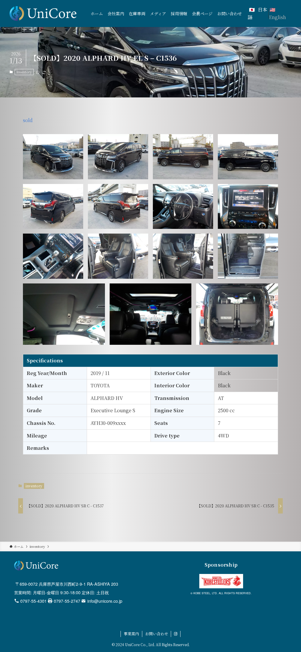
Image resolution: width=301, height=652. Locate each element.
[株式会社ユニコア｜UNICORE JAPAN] (42, 13)
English (277, 17)
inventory (24, 72)
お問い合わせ (156, 633)
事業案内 (131, 633)
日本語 (257, 13)
